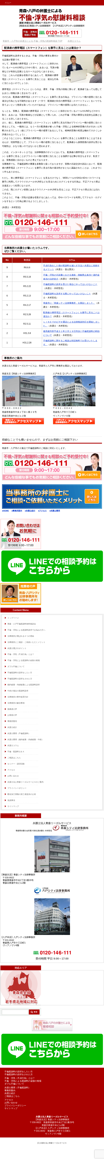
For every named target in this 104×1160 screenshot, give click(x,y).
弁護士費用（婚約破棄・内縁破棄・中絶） (25, 739)
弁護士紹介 (12, 727)
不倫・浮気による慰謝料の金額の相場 (23, 660)
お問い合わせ (13, 776)
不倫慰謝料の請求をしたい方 (19, 672)
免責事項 (11, 800)
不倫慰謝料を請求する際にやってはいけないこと (67, 294)
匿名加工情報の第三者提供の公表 (21, 794)
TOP (34, 41)
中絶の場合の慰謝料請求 (17, 691)
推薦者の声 (12, 709)
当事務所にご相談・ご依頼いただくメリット (26, 642)
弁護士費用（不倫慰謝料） (18, 733)
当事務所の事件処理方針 (17, 697)
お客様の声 (12, 715)
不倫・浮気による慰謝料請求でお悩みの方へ (26, 630)
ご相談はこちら (12, 1096)
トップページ (13, 618)
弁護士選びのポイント (16, 648)
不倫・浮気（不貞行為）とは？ (20, 654)
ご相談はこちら (14, 758)
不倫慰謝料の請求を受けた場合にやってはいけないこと (70, 284)
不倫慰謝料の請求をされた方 (19, 679)
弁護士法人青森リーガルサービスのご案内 (25, 782)
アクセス (11, 770)
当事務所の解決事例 (16, 703)
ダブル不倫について (16, 666)
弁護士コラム (13, 745)
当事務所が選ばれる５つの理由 (20, 636)
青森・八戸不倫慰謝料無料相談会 (21, 624)
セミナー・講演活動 (16, 764)
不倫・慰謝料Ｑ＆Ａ (15, 751)
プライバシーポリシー (16, 788)
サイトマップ (13, 806)
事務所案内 (12, 721)
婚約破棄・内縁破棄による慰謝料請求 (23, 685)
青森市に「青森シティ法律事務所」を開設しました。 (69, 303)
